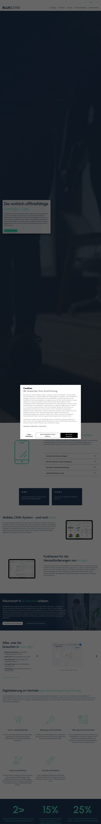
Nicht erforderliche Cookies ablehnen (47, 435)
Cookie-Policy (42, 426)
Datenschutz (34, 426)
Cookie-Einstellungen (29, 435)
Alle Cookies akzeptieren (69, 435)
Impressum (26, 426)
